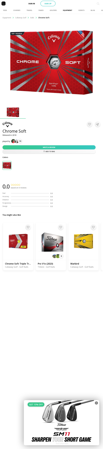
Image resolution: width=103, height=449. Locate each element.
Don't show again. (62, 443)
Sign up (48, 3)
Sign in (31, 3)
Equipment (7, 17)
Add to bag (50, 151)
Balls (32, 17)
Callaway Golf (20, 17)
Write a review (49, 147)
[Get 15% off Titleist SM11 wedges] (61, 422)
